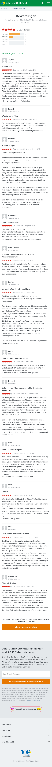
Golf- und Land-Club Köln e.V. (15, 9)
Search (42, 3)
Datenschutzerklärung (33, 700)
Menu (48, 3)
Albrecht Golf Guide (17, 3)
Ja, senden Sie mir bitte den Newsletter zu (26, 681)
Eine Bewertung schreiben (26, 627)
